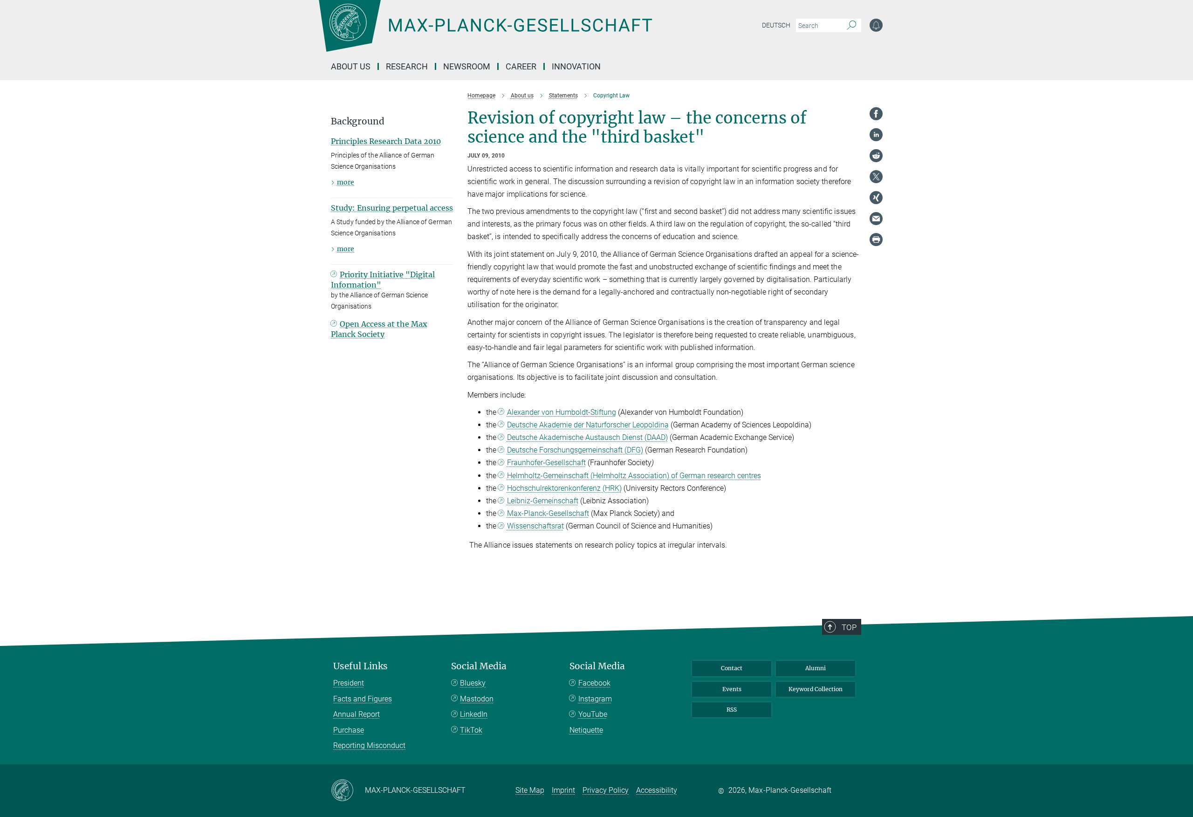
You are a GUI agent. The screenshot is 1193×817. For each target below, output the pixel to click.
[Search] (851, 25)
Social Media (479, 666)
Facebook (594, 683)
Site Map (529, 790)
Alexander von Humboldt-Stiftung (561, 412)
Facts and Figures (362, 698)
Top (849, 627)
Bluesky (473, 683)
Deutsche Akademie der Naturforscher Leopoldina (588, 424)
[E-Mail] (876, 219)
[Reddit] (876, 156)
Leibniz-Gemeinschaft (542, 500)
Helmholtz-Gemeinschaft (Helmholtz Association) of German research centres (634, 475)
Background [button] (357, 121)
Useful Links (360, 666)
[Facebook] (876, 114)
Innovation (576, 66)
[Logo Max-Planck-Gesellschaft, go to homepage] (485, 32)
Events (731, 689)
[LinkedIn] (876, 135)
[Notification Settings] (876, 25)
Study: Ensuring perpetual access (392, 208)
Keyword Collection (815, 689)
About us (350, 66)
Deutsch (776, 25)
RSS (732, 709)
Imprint (563, 790)
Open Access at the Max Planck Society (379, 329)
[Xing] (876, 198)
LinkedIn (473, 714)
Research (407, 66)
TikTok (471, 730)
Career (521, 66)
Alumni (815, 668)
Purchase (348, 730)
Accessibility (656, 790)
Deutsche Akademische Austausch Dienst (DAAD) (587, 437)
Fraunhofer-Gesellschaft (546, 462)
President (348, 683)
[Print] (876, 240)
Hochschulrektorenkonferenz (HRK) (564, 488)
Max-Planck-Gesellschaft (548, 513)
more (345, 182)
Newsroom (466, 66)
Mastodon (477, 698)
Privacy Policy (606, 790)
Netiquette (586, 730)
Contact (731, 668)
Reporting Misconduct (369, 745)
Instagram (595, 698)
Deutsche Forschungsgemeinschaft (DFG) (575, 450)
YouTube (592, 714)
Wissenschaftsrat (535, 526)
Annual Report (356, 714)
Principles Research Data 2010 (386, 141)
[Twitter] (876, 177)
